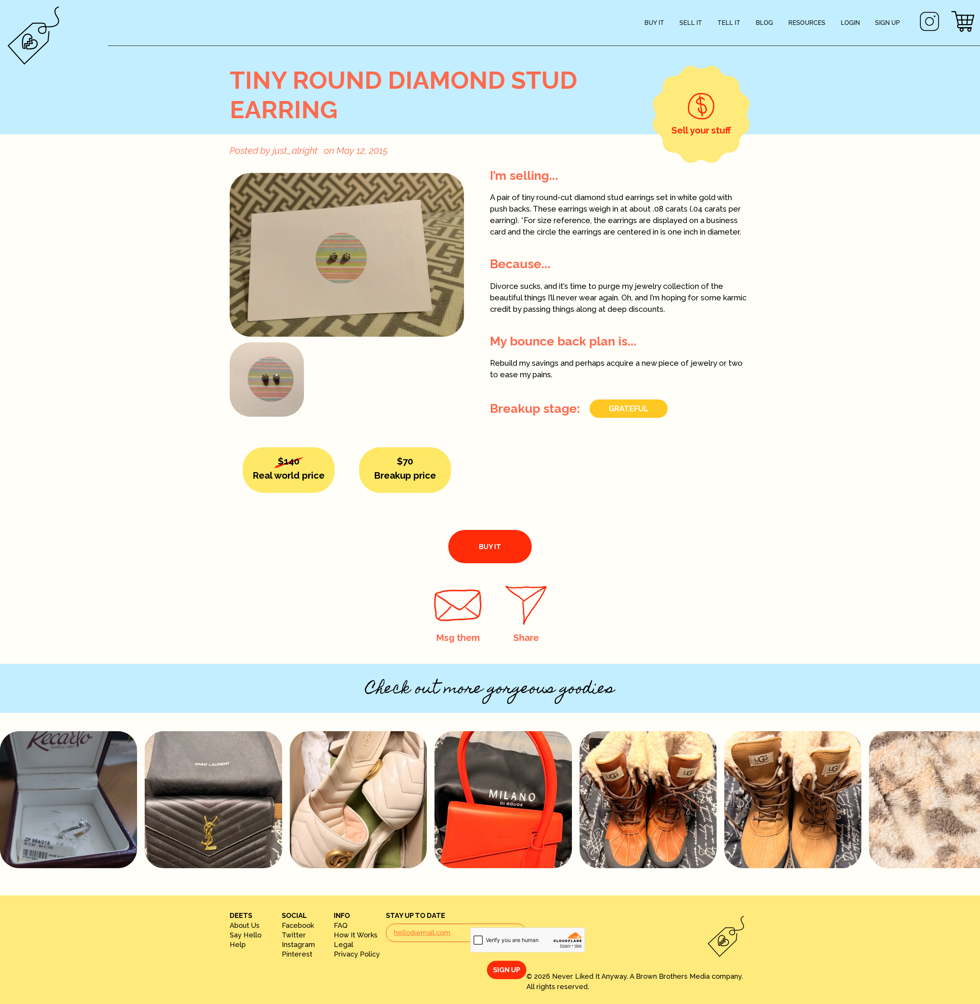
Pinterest (297, 954)
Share (526, 637)
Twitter (294, 935)
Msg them (458, 637)
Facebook (298, 925)
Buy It (654, 22)
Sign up (887, 22)
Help (238, 945)
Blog (764, 22)
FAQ (341, 925)
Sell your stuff (701, 130)
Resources (806, 22)
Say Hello (245, 935)
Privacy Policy (357, 954)
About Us (245, 925)
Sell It (690, 22)
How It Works (355, 935)
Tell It (728, 22)
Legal (343, 945)
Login (850, 22)
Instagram (298, 945)
